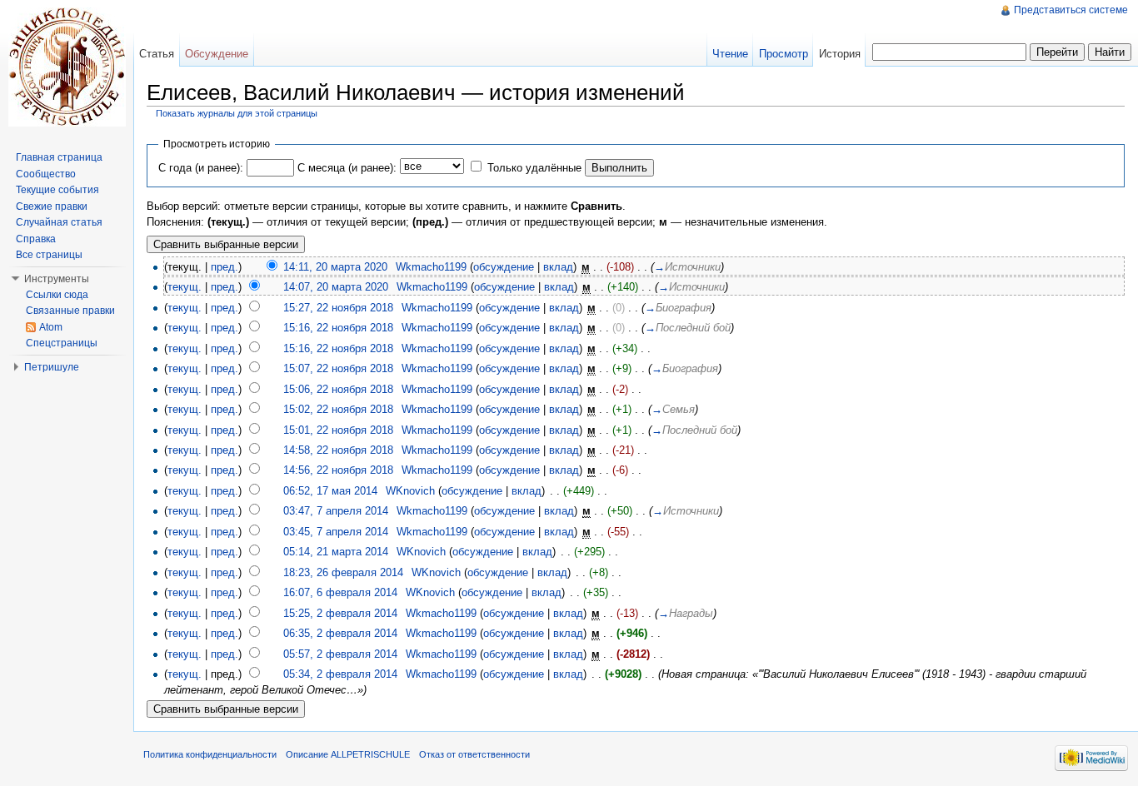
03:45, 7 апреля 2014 (335, 531)
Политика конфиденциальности (210, 754)
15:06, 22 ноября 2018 (338, 389)
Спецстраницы (61, 343)
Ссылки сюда (57, 295)
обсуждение (503, 267)
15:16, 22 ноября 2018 (338, 327)
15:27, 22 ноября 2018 (338, 307)
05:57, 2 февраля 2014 (340, 654)
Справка (36, 239)
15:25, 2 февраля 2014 (340, 613)
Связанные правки (70, 310)
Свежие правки (51, 206)
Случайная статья (59, 222)
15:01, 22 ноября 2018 (338, 430)
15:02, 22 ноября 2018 (338, 409)
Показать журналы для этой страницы (236, 113)
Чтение (730, 53)
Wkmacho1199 (431, 267)
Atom (50, 327)
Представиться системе (1071, 10)
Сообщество (46, 174)
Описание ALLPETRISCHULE (348, 754)
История (840, 53)
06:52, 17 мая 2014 (330, 491)
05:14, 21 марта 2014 (335, 551)
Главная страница (59, 157)
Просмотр (783, 53)
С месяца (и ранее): (347, 168)
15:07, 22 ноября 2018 (338, 368)
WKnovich (410, 491)
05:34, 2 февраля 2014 (340, 674)
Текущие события (57, 190)
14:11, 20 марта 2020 (335, 267)
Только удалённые (534, 168)
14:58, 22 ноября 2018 (338, 450)
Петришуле (51, 367)
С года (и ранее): (200, 168)
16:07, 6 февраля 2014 (340, 592)
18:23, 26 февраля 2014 (343, 572)
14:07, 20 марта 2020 (335, 287)
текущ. (184, 287)
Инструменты (56, 279)
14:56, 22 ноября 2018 (338, 470)
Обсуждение (216, 53)
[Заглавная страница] (66, 66)
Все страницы (49, 255)
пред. (224, 267)
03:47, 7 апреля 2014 (335, 511)
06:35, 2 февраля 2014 (340, 633)
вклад (558, 267)
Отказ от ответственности (474, 754)
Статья (156, 53)
